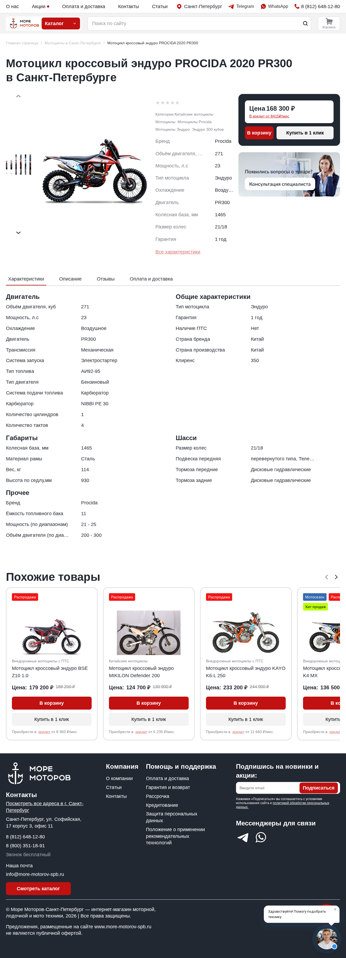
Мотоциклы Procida (195, 122)
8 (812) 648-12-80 (25, 836)
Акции (38, 6)
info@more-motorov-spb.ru (35, 874)
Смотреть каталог (38, 888)
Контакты (128, 6)
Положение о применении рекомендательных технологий (175, 836)
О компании (119, 778)
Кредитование (162, 805)
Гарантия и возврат (168, 787)
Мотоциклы (165, 122)
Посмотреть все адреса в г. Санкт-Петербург (45, 807)
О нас (12, 6)
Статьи (160, 6)
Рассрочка (157, 796)
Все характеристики (177, 252)
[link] (152, 43)
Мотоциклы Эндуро (172, 129)
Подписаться (319, 788)
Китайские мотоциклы (194, 114)
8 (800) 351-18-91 (25, 845)
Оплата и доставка (83, 6)
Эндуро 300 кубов (208, 129)
